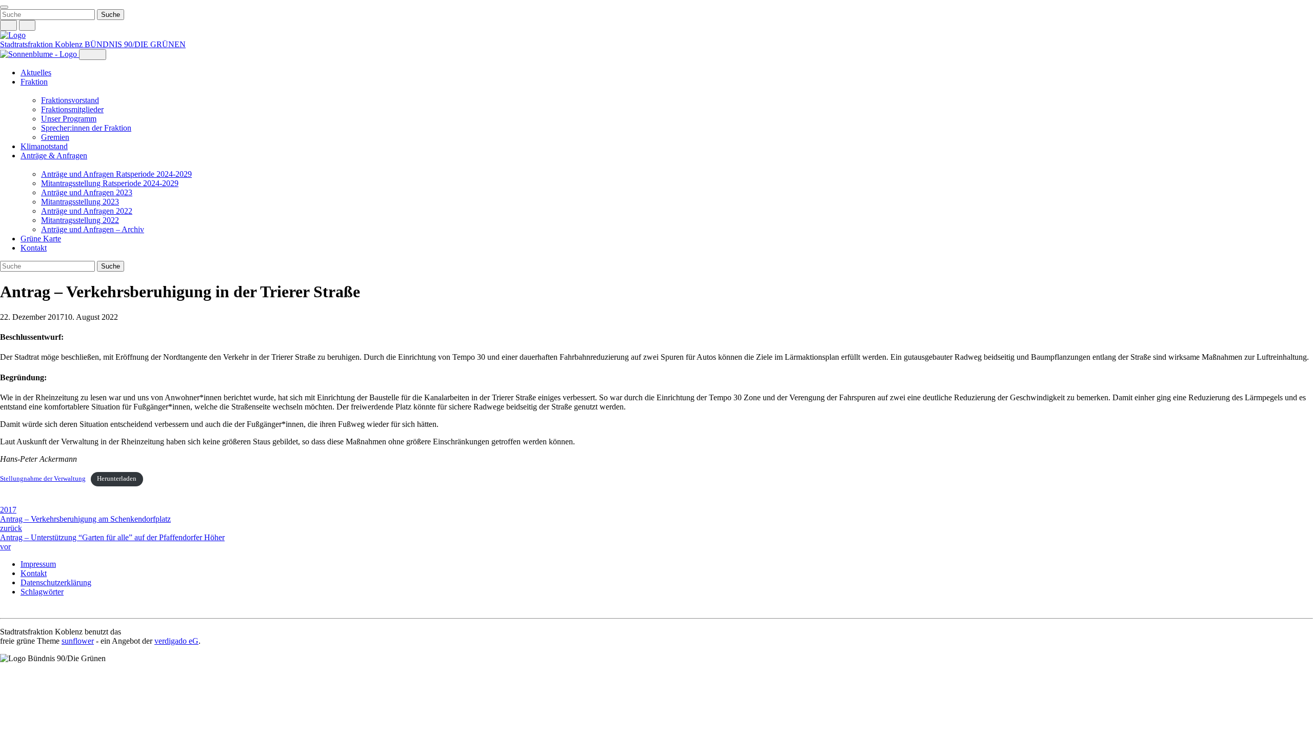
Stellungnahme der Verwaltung (43, 478)
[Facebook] (15, 609)
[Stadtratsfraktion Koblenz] (13, 35)
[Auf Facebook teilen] (5, 501)
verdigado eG (176, 641)
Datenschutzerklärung (56, 582)
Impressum (38, 564)
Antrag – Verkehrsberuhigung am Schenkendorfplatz (85, 523)
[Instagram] (5, 609)
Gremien (55, 137)
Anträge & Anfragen (54, 155)
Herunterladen (116, 478)
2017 (8, 509)
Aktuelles (36, 72)
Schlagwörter (42, 591)
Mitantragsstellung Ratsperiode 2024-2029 (109, 183)
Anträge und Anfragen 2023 (86, 192)
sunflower (78, 641)
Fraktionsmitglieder (72, 109)
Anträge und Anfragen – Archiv (92, 229)
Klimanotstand (44, 146)
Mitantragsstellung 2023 (80, 201)
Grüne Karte (41, 238)
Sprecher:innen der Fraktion (86, 128)
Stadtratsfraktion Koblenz (42, 44)
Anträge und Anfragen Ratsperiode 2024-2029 (116, 174)
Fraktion (34, 81)
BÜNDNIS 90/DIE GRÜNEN (135, 44)
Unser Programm (68, 118)
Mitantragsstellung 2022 (80, 220)
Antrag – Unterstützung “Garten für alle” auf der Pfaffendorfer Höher (112, 542)
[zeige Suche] (8, 25)
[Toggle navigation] (4, 7)
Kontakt (34, 247)
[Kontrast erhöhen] (27, 25)
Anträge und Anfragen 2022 (86, 211)
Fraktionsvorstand (70, 100)
